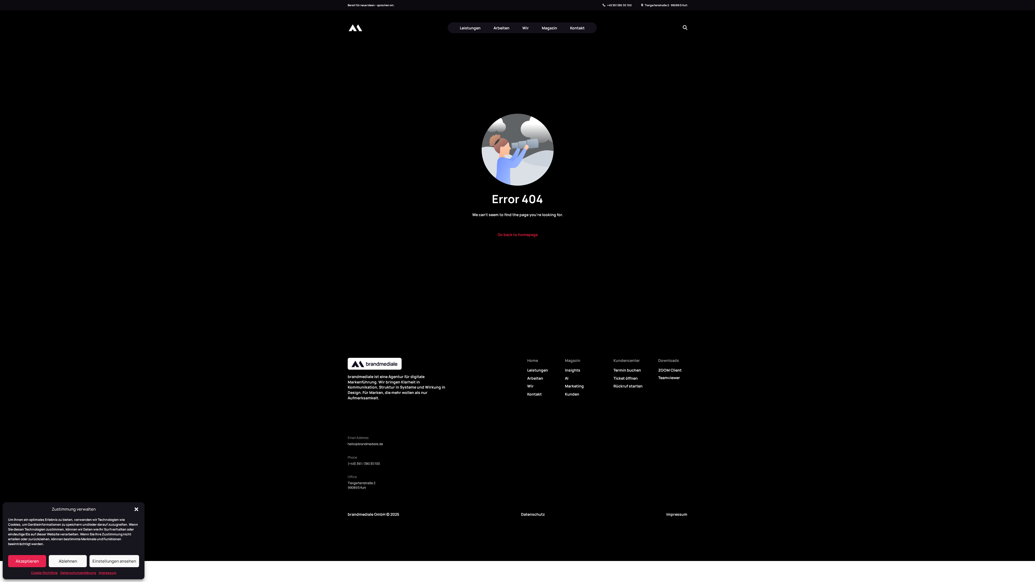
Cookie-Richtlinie (44, 572)
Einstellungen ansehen (114, 561)
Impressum (107, 572)
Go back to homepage (518, 234)
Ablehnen (68, 561)
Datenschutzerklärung (78, 572)
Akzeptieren (27, 561)
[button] (136, 509)
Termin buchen (627, 370)
